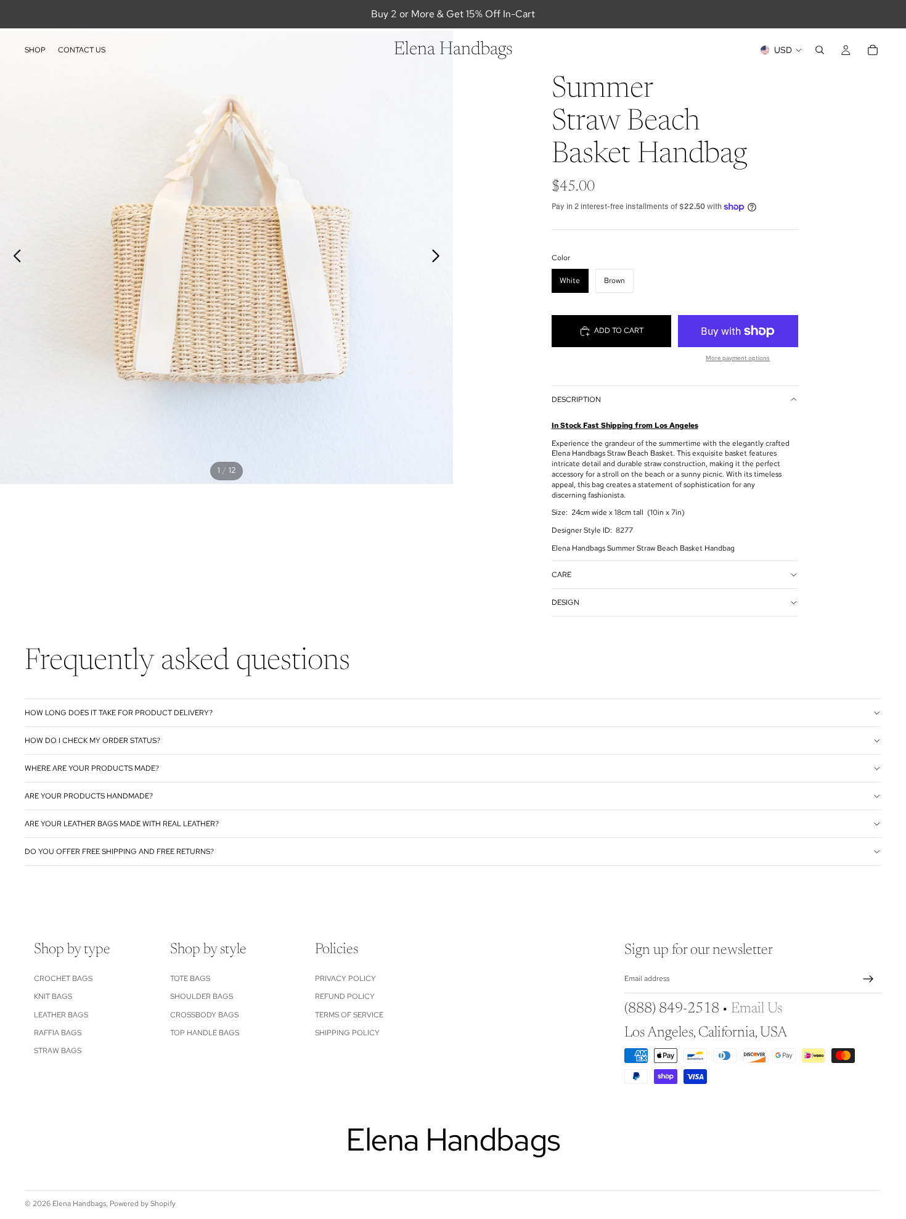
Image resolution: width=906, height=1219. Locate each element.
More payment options (738, 358)
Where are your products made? (92, 768)
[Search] (819, 50)
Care (561, 575)
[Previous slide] (14, 257)
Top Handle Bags (204, 1033)
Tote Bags (190, 978)
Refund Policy (345, 996)
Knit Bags (53, 996)
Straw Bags (57, 1051)
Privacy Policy (345, 978)
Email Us (756, 1008)
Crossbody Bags (204, 1014)
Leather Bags (61, 1014)
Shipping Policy (347, 1033)
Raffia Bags (57, 1033)
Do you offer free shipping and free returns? (119, 851)
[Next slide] (439, 257)
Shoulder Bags (201, 996)
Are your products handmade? (89, 796)
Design (565, 602)
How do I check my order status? (92, 740)
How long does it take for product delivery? (119, 713)
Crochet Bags (63, 978)
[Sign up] (868, 979)
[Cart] (872, 50)
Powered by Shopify (143, 1204)
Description (576, 399)
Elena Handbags (79, 1204)
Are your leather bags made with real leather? (122, 824)
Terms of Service (349, 1014)
